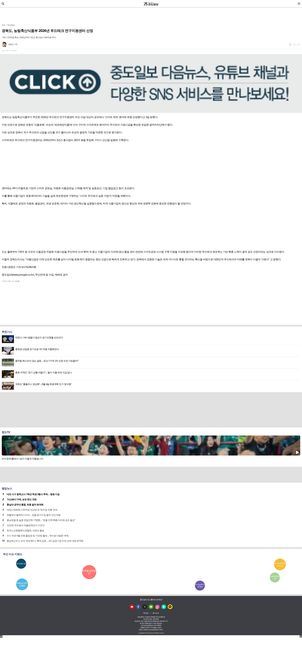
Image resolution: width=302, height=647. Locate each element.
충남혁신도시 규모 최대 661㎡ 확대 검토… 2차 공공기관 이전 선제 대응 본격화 (45, 540)
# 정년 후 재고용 (275, 577)
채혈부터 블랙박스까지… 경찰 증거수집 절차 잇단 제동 (34, 515)
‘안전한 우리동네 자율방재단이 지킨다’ (26, 525)
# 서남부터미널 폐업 (199, 585)
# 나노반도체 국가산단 (280, 564)
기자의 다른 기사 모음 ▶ (11, 281)
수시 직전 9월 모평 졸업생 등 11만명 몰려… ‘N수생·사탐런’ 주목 (37, 535)
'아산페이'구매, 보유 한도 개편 (22, 499)
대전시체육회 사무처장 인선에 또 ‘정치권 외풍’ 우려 (32, 509)
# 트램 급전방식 (89, 572)
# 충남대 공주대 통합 (22, 584)
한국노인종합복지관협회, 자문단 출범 (25, 530)
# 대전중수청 (21, 563)
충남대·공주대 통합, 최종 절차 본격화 (25, 504)
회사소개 (156, 613)
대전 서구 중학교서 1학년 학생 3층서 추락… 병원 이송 (33, 494)
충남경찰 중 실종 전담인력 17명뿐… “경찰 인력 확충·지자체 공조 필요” (41, 520)
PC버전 (145, 613)
